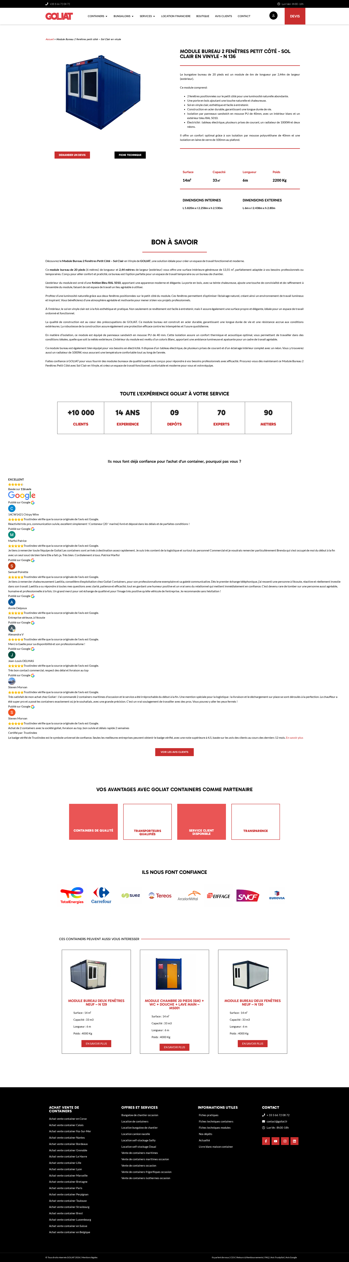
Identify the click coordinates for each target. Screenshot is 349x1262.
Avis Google (291, 1257)
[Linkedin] (294, 1141)
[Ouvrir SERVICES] (154, 16)
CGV (232, 1257)
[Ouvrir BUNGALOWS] (132, 16)
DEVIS (295, 16)
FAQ (267, 1257)
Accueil (49, 39)
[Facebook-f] (266, 1141)
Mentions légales (89, 1257)
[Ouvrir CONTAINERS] (106, 16)
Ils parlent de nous (220, 1257)
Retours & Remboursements (249, 1257)
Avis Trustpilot (277, 1257)
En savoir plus (294, 737)
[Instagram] (285, 1141)
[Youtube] (275, 1141)
